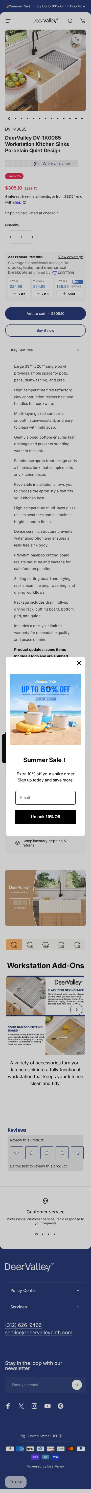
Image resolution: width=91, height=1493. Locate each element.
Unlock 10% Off (45, 817)
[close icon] (79, 663)
